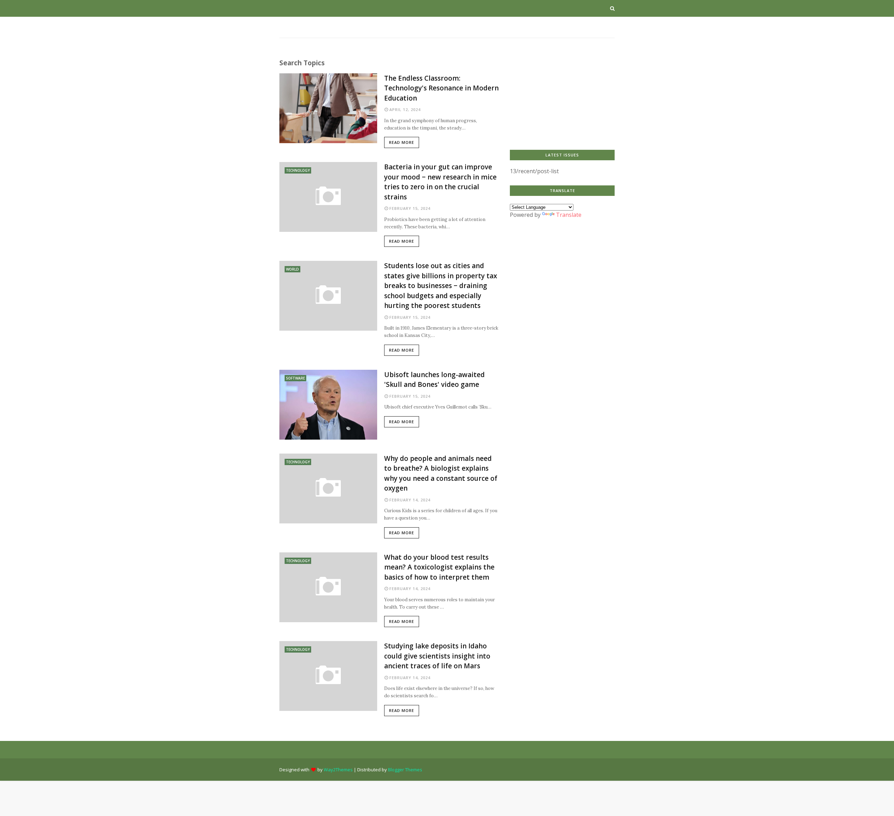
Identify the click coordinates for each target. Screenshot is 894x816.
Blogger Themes (405, 769)
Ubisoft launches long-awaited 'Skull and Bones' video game (434, 379)
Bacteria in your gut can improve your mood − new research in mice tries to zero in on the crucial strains (440, 181)
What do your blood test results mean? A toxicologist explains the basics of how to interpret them (439, 567)
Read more (401, 142)
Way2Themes (338, 769)
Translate (568, 215)
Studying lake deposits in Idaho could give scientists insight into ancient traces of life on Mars (437, 655)
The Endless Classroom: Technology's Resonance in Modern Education (441, 88)
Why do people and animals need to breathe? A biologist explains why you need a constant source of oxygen (440, 473)
